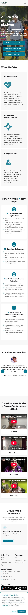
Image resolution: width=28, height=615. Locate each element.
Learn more (5, 605)
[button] (3, 371)
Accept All (21, 611)
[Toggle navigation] (25, 2)
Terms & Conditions (20, 560)
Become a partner (6, 562)
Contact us (4, 560)
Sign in (3, 565)
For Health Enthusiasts (13, 54)
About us (3, 557)
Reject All (14, 611)
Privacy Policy (19, 562)
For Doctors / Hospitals (13, 43)
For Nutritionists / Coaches (13, 48)
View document (8, 541)
